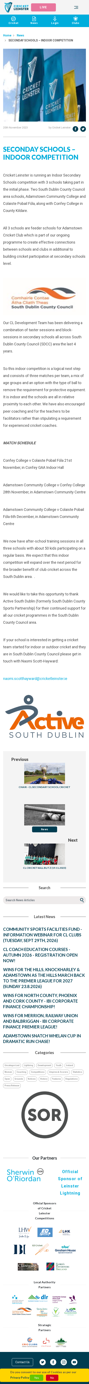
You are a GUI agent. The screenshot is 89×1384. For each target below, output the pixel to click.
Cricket (13, 23)
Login (55, 23)
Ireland (69, 1065)
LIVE (43, 7)
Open (7, 1079)
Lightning (28, 1065)
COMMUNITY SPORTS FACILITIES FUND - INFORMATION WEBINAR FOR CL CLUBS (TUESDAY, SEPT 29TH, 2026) (42, 935)
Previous (19, 759)
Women (8, 1072)
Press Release (12, 1085)
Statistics (77, 1072)
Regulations (71, 1079)
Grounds (18, 1079)
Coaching (21, 1072)
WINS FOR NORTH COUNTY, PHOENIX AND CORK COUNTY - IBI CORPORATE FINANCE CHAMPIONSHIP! (40, 1001)
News (34, 23)
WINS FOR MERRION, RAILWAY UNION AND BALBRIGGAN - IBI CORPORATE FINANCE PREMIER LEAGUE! (40, 1021)
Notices (32, 1079)
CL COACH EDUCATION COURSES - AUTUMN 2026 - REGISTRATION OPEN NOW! (40, 955)
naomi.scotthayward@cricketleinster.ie (35, 678)
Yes (36, 1377)
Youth (58, 1065)
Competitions (37, 1072)
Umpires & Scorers (58, 1072)
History (43, 1079)
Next (73, 840)
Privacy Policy (19, 1377)
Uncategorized (12, 1065)
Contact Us (22, 1362)
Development (44, 1065)
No (52, 1377)
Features (56, 1079)
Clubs (75, 23)
